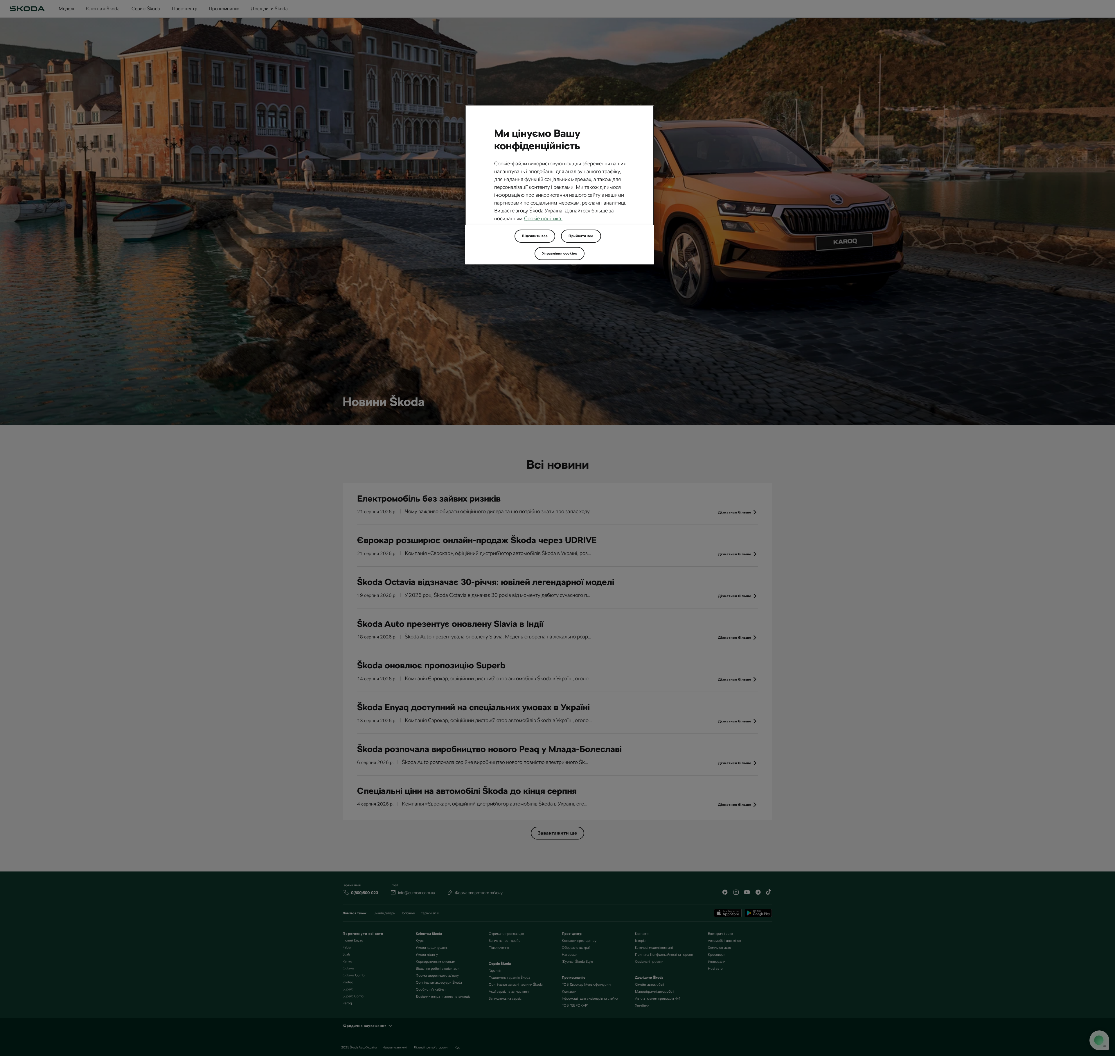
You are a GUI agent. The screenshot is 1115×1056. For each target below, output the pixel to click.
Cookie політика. (543, 218)
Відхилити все (535, 236)
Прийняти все (581, 236)
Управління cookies (559, 253)
